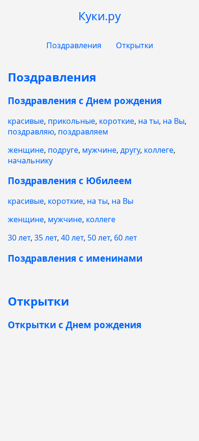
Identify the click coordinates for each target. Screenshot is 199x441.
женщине (26, 150)
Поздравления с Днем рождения (85, 100)
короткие (116, 121)
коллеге (158, 150)
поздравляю (31, 131)
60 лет (125, 237)
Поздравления (73, 45)
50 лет (98, 237)
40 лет (72, 237)
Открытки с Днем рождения (75, 325)
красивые (26, 121)
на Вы (174, 121)
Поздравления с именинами (75, 258)
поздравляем (83, 131)
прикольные (71, 121)
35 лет (45, 237)
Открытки (134, 45)
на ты (148, 121)
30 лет (19, 237)
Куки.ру (99, 16)
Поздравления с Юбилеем (70, 180)
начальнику (30, 160)
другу (130, 150)
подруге (63, 150)
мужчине (99, 150)
